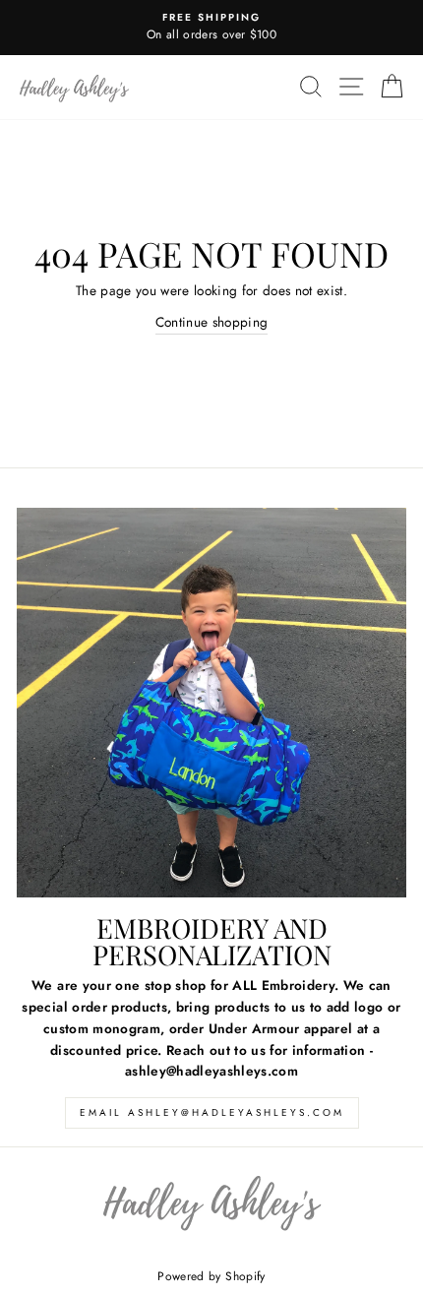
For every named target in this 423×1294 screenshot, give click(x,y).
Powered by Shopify (211, 1276)
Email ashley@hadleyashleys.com (212, 1112)
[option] (211, 27)
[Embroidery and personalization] (211, 702)
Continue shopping (212, 322)
